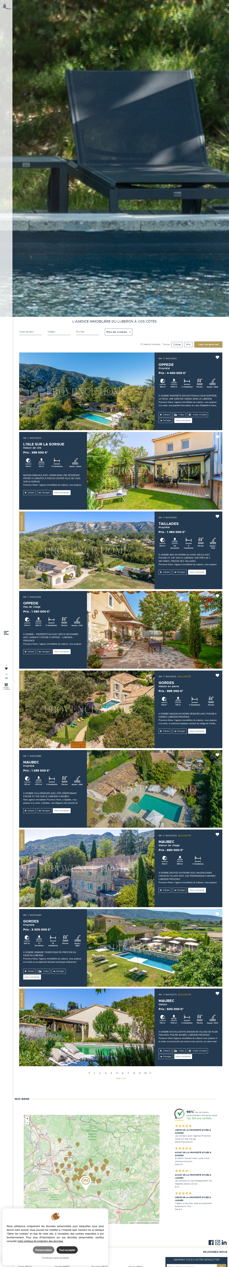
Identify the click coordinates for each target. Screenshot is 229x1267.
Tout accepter (67, 1250)
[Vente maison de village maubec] (87, 868)
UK (6, 674)
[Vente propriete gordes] (154, 948)
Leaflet (131, 1222)
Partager (167, 420)
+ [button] (27, 1118)
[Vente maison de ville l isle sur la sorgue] (154, 471)
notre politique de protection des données (40, 1241)
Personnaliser (43, 1250)
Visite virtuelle (199, 414)
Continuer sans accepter (55, 1258)
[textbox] (59, 332)
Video (181, 414)
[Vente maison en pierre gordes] (87, 709)
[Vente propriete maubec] (154, 789)
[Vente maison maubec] (87, 1027)
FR (6, 678)
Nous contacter (183, 420)
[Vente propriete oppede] (87, 391)
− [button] (27, 1122)
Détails (166, 414)
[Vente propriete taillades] (87, 550)
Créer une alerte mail (208, 344)
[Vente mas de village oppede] (154, 630)
